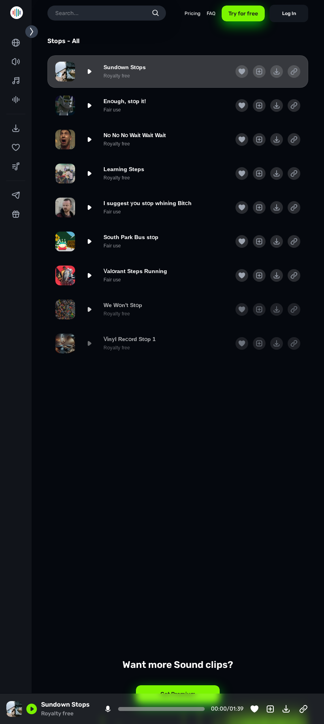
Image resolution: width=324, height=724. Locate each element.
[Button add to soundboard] (259, 71)
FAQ (211, 13)
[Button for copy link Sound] (294, 71)
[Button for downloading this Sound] (276, 71)
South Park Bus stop (131, 237)
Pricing (192, 13)
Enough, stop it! (125, 101)
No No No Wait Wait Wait (135, 135)
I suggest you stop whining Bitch (148, 203)
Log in (289, 13)
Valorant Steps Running (135, 271)
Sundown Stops (125, 67)
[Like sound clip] (241, 71)
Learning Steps (124, 169)
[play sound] (89, 71)
